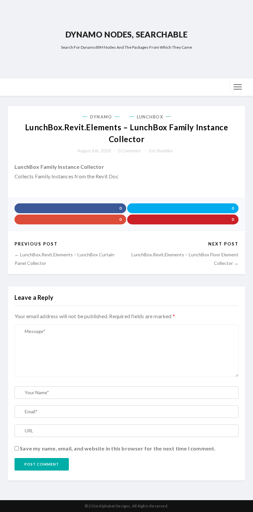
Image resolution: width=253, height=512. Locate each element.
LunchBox (150, 117)
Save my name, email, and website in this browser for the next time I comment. (117, 448)
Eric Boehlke (161, 150)
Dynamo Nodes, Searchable (126, 34)
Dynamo (101, 117)
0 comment (129, 150)
